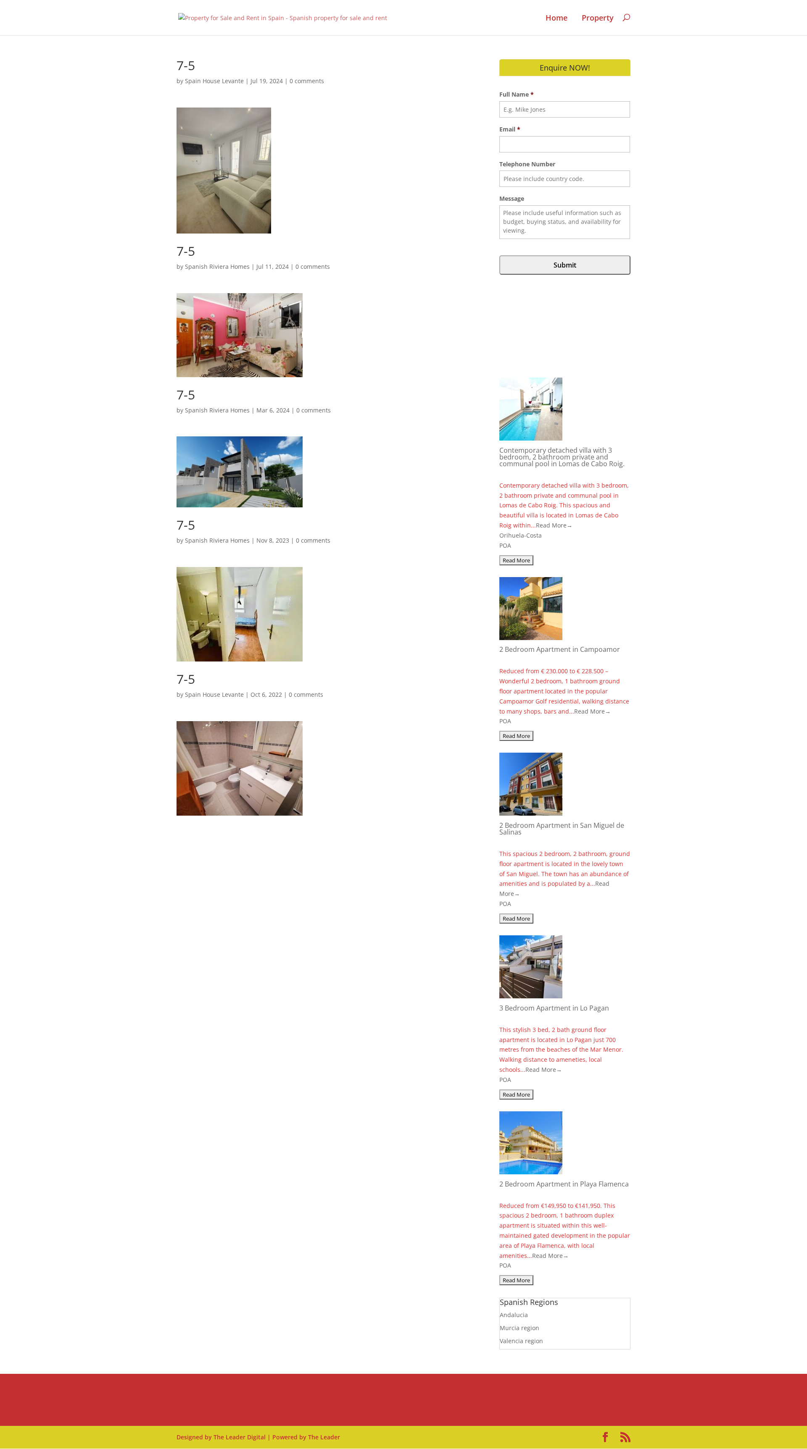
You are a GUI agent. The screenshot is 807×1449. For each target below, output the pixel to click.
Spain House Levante (214, 81)
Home (556, 18)
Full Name (516, 94)
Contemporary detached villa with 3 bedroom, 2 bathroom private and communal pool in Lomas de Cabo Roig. (562, 457)
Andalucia (514, 1315)
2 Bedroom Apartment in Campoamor (559, 649)
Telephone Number (527, 164)
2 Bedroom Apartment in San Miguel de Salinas (561, 829)
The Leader (324, 1437)
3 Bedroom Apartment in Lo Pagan (554, 1008)
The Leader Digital (240, 1437)
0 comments (307, 81)
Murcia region (519, 1328)
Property (598, 18)
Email (509, 129)
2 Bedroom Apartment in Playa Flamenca (564, 1184)
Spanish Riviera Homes (217, 266)
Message (511, 198)
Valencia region (521, 1341)
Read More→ (554, 525)
